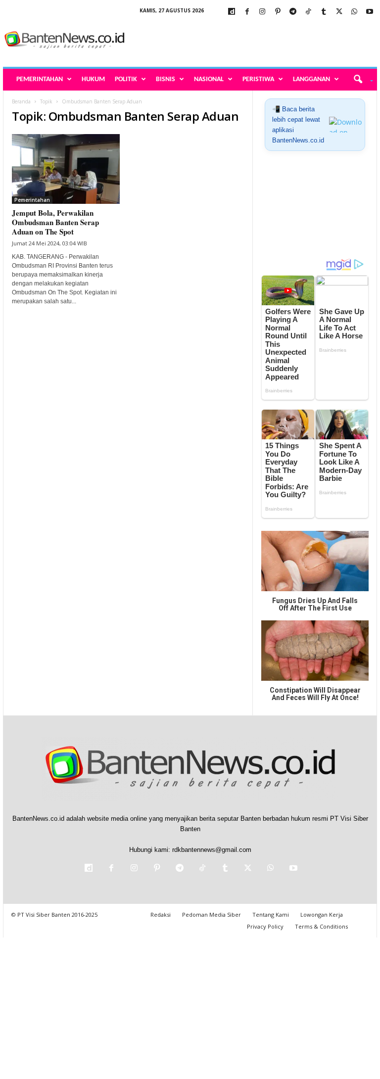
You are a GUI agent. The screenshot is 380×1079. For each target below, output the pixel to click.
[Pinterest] (278, 12)
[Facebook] (247, 12)
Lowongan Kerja (321, 914)
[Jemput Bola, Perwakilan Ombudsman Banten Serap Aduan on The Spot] (66, 169)
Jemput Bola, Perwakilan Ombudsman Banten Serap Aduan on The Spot (55, 222)
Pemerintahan (39, 79)
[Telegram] (293, 12)
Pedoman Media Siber (211, 914)
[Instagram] (262, 12)
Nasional (209, 79)
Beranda (21, 101)
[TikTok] (308, 12)
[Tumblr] (324, 12)
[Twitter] (339, 12)
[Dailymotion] (232, 12)
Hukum (93, 79)
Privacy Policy (265, 926)
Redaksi (160, 914)
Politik (126, 79)
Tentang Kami (270, 914)
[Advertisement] (251, 40)
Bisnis (165, 79)
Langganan (311, 79)
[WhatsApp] (354, 12)
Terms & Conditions (321, 926)
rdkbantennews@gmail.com (211, 849)
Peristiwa (258, 79)
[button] (360, 80)
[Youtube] (370, 12)
